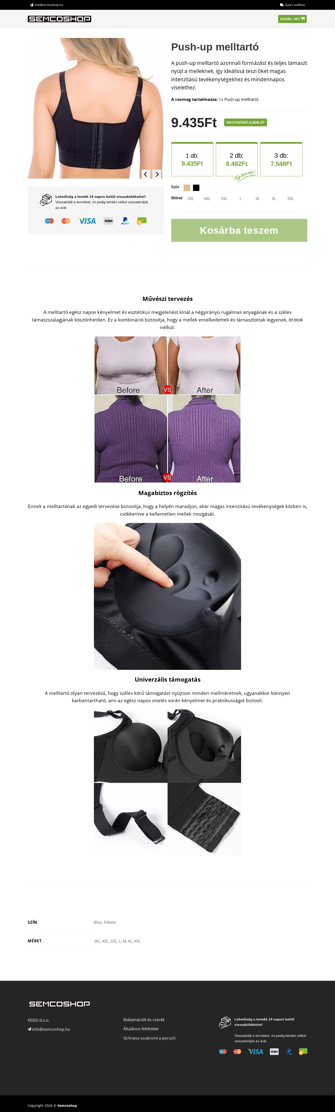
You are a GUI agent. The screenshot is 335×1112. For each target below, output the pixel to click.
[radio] (187, 187)
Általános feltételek (140, 1028)
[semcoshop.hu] (60, 19)
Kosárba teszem (239, 230)
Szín (175, 187)
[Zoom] (34, 173)
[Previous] (146, 174)
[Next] (156, 174)
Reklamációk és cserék (144, 1019)
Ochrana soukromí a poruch (149, 1038)
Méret (177, 198)
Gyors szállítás (295, 5)
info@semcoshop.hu (49, 5)
